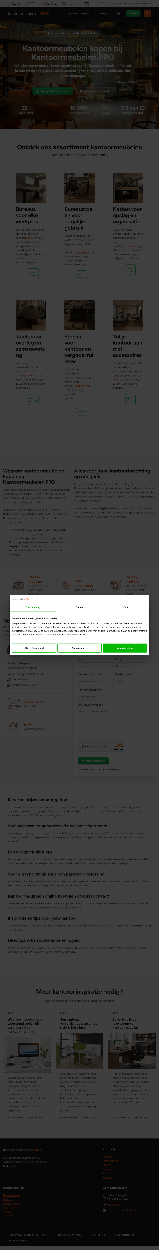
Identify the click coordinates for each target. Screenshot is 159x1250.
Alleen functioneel (34, 648)
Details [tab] (79, 607)
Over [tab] (126, 607)
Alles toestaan (125, 648)
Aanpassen (78, 648)
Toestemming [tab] (32, 607)
